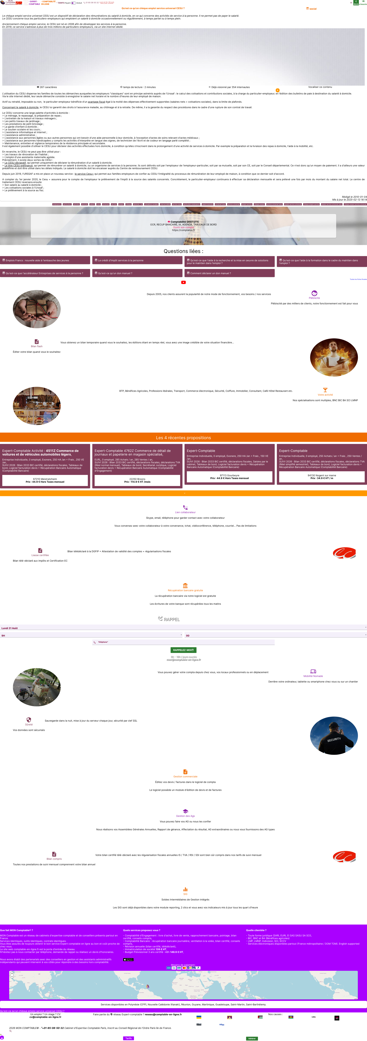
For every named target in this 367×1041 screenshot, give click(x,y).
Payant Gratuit (73, 3)
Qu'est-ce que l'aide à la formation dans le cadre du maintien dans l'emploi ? (318, 262)
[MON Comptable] (2, 1037)
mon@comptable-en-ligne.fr (183, 659)
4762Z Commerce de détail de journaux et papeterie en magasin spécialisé (133, 452)
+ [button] (12, 973)
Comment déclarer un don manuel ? (210, 273)
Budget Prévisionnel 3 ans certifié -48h (147, 952)
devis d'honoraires (102, 952)
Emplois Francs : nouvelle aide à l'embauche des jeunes (37, 260)
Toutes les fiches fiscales (358, 279)
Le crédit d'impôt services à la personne (120, 260)
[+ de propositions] (183, 493)
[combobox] (183, 627)
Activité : (40, 452)
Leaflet (355, 999)
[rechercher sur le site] (10, 1031)
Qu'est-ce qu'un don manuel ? (115, 273)
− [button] (12, 976)
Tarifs (128, 1038)
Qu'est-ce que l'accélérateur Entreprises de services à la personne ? (44, 273)
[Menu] (351, 2)
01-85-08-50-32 (54, 1028)
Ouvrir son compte (183, 227)
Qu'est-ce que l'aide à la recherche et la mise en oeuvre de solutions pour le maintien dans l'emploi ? (227, 262)
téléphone (46, 952)
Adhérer (252, 1038)
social (313, 8)
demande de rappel (64, 952)
